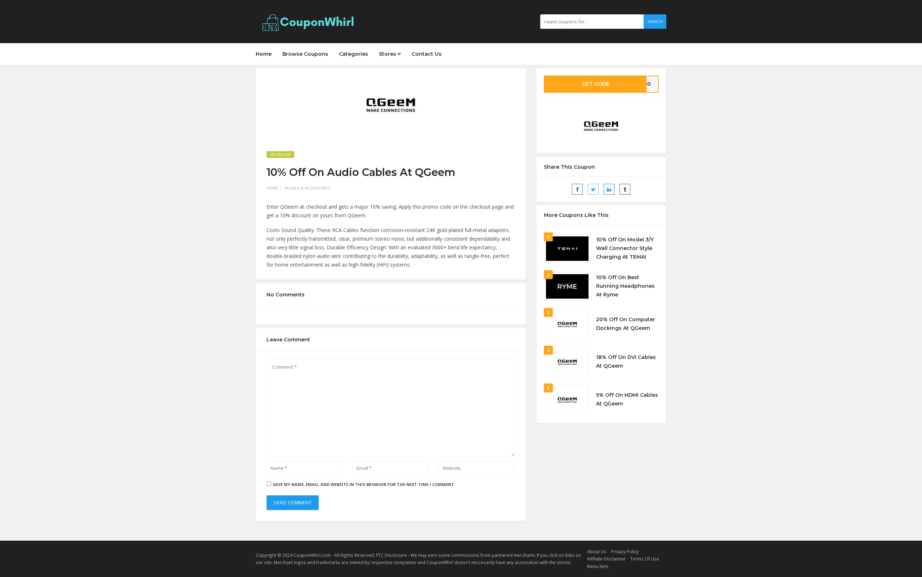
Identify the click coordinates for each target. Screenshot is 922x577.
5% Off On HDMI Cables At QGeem (627, 399)
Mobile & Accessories (307, 188)
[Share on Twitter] (593, 189)
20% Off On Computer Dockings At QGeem (625, 323)
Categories (353, 54)
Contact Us (427, 54)
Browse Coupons (305, 54)
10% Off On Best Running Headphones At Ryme (625, 286)
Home (264, 54)
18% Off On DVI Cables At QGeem (626, 361)
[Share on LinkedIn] (609, 189)
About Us (597, 551)
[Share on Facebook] (577, 189)
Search (655, 21)
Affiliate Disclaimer (606, 559)
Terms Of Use (644, 559)
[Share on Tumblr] (624, 189)
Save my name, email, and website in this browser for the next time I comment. (364, 484)
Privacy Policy (625, 551)
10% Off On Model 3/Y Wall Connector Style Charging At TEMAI (625, 248)
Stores (388, 54)
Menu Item (597, 566)
